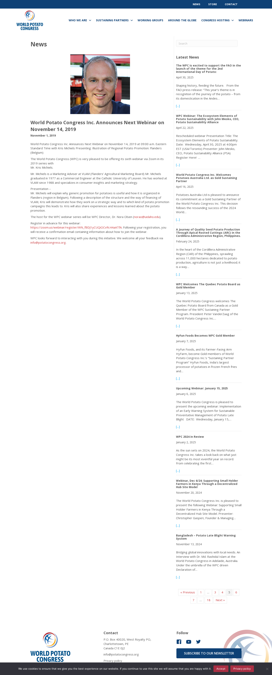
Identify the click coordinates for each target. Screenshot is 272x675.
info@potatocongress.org (48, 242)
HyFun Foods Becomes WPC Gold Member (205, 335)
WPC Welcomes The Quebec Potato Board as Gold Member (208, 285)
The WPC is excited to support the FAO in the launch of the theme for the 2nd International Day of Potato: (208, 68)
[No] (267, 669)
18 (208, 600)
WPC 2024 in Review (190, 437)
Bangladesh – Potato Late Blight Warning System (206, 536)
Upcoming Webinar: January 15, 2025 (202, 388)
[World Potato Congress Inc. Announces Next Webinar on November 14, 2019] (100, 86)
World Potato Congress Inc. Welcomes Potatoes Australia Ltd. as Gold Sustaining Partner (206, 178)
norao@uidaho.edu (146, 217)
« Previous (187, 592)
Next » (220, 600)
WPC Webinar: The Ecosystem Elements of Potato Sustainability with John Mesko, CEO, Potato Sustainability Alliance (207, 119)
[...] (178, 106)
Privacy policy (113, 661)
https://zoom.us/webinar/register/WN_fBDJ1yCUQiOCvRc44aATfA (76, 227)
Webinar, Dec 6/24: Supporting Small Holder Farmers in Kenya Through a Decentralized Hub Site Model (207, 484)
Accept (221, 668)
